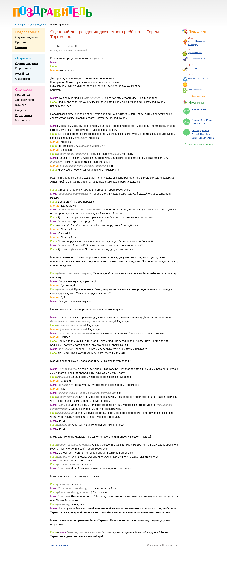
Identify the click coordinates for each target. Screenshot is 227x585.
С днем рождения (26, 37)
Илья (202, 120)
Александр (197, 109)
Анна (205, 109)
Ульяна (202, 124)
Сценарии (20, 24)
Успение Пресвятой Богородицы (196, 43)
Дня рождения (38, 24)
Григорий (204, 130)
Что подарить (24, 120)
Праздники (22, 42)
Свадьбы (21, 110)
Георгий (195, 130)
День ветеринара (195, 89)
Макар (195, 138)
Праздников (23, 94)
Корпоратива (23, 115)
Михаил (202, 138)
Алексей (195, 120)
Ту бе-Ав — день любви (198, 78)
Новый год (22, 73)
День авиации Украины (197, 58)
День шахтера (194, 68)
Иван (202, 134)
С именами (22, 78)
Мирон (209, 120)
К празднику (23, 68)
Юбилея (20, 105)
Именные (21, 47)
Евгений (195, 134)
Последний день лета (197, 84)
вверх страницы (59, 545)
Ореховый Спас (195, 53)
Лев (208, 134)
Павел (195, 124)
